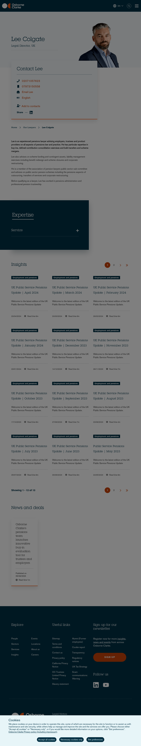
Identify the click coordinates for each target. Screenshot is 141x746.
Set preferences (95, 739)
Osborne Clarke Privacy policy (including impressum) (33, 732)
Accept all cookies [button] (46, 739)
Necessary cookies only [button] (71, 739)
